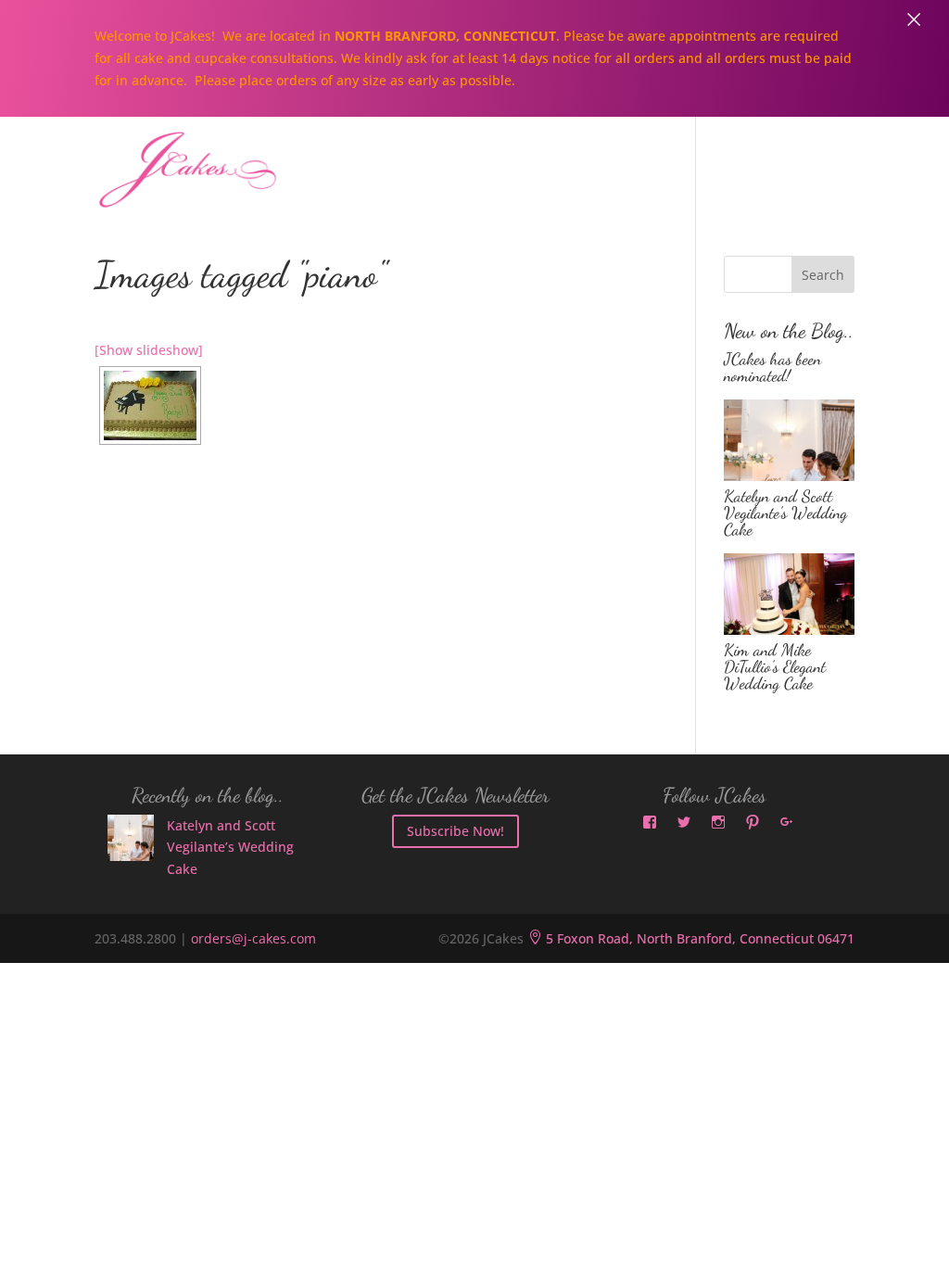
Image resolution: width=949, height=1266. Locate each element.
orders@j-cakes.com (253, 938)
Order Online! (758, 161)
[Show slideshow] (149, 350)
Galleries (627, 161)
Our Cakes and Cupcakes (453, 161)
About (290, 161)
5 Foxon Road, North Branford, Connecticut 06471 (690, 938)
